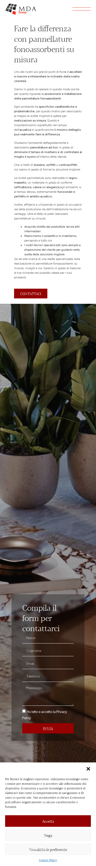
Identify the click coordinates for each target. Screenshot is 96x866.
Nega (48, 835)
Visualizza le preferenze (48, 849)
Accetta (48, 821)
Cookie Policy (48, 860)
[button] (88, 768)
